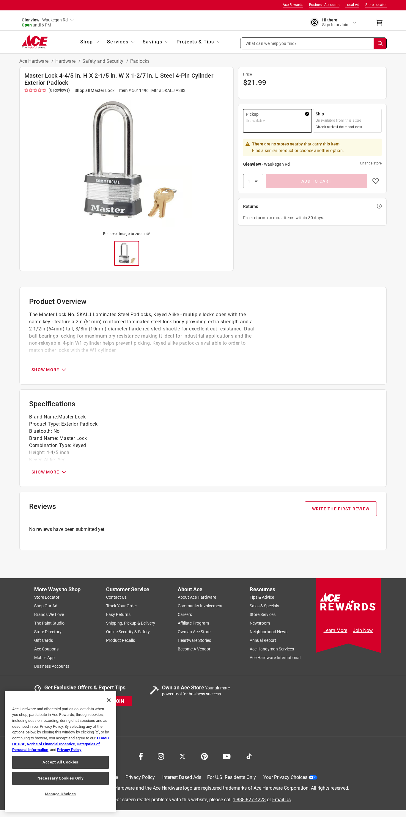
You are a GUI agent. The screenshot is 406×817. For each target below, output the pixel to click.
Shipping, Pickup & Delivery (130, 623)
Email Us (281, 799)
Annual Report (263, 640)
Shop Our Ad (45, 605)
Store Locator (376, 5)
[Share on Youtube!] (227, 756)
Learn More (335, 630)
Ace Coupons (46, 649)
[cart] (381, 22)
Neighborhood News (268, 631)
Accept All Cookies (60, 762)
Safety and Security (103, 61)
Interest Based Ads (181, 777)
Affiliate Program (193, 623)
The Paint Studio (49, 623)
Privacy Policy (140, 777)
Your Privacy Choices (285, 777)
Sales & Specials (264, 605)
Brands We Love (49, 614)
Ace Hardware (34, 61)
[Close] (108, 700)
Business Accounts (324, 5)
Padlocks (140, 61)
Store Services (263, 614)
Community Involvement (200, 605)
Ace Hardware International (275, 657)
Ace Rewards (293, 5)
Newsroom (260, 623)
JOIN (118, 701)
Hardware (66, 61)
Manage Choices (60, 794)
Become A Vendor (194, 649)
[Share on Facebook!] (141, 756)
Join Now (363, 630)
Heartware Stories (194, 640)
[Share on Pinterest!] (204, 756)
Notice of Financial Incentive (51, 744)
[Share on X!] (182, 756)
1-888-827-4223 (249, 799)
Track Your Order (121, 605)
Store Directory (48, 631)
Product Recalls (120, 640)
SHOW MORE (45, 369)
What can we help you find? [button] (271, 43)
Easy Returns (118, 614)
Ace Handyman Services (272, 649)
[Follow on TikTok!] (249, 756)
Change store (371, 163)
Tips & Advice (262, 597)
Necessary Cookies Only (60, 778)
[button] (313, 43)
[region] (60, 751)
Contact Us (116, 597)
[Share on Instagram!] (161, 756)
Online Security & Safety (128, 631)
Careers (185, 614)
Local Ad (352, 5)
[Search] (380, 43)
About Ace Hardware (197, 597)
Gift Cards (43, 640)
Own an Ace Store (194, 631)
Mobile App (44, 657)
